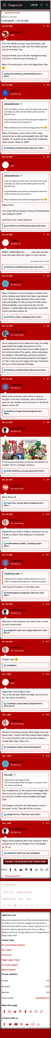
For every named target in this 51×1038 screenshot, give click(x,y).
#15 (47, 715)
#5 (48, 276)
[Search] (47, 5)
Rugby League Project (11, 960)
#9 (48, 480)
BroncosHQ (6, 955)
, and (23, 747)
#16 (47, 756)
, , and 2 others (23, 814)
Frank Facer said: (12, 573)
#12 (47, 604)
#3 (48, 157)
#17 (47, 823)
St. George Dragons (10, 965)
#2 (48, 85)
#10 (47, 514)
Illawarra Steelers (9, 970)
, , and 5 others (24, 317)
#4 (48, 235)
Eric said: (8, 775)
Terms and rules (24, 892)
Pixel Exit (13, 1035)
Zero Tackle (7, 950)
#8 (48, 422)
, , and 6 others (26, 370)
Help (21, 899)
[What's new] (41, 5)
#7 (48, 379)
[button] (4, 5)
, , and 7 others (25, 148)
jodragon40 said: (11, 104)
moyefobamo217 (42, 998)
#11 (47, 555)
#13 (47, 642)
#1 (48, 26)
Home (28, 899)
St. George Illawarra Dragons (13, 945)
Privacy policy (9, 899)
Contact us (8, 892)
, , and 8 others (27, 226)
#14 (47, 674)
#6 (48, 326)
